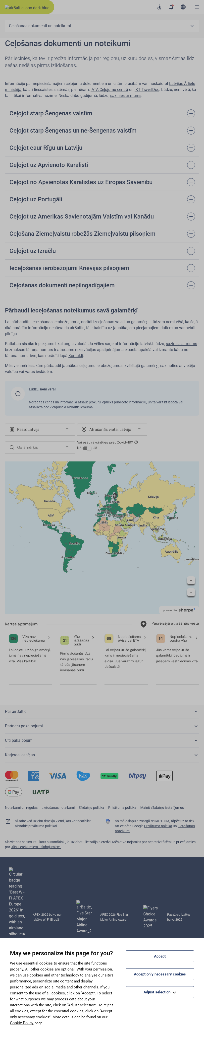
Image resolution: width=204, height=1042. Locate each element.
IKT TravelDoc (147, 89)
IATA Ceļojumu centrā (109, 89)
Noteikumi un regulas (21, 808)
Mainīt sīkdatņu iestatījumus (162, 808)
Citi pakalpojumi (19, 740)
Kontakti (75, 355)
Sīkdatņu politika (91, 808)
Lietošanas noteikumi (58, 808)
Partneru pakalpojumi (24, 726)
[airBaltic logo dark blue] (27, 7)
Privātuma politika (122, 808)
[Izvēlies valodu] (183, 7)
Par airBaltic (15, 711)
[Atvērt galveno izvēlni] (197, 7)
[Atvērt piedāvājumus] (171, 7)
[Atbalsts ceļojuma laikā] (159, 7)
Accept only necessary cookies (160, 974)
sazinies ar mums (125, 95)
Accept (160, 956)
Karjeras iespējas (20, 754)
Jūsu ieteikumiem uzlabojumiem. (36, 847)
